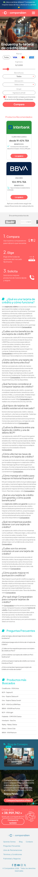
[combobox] (19, 76)
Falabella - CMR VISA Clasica (11, 716)
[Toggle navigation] (33, 13)
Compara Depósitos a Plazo (18, 800)
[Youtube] (18, 865)
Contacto (29, 841)
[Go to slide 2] (33, 803)
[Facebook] (12, 865)
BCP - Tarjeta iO (7, 692)
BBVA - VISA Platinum (9, 732)
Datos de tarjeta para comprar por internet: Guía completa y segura (19, 761)
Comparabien (27, 327)
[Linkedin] (15, 865)
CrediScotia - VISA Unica (10, 688)
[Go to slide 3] (36, 803)
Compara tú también (13, 821)
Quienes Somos (9, 841)
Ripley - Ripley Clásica (9, 724)
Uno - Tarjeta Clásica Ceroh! (11, 700)
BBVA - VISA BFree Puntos (11, 708)
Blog (21, 841)
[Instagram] (22, 865)
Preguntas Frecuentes (11, 846)
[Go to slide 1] (31, 803)
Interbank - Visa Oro (9, 720)
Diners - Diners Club (8, 728)
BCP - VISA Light (7, 712)
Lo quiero (19, 156)
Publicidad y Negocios (12, 858)
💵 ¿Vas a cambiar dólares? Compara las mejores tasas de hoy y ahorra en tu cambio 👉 (19, 4)
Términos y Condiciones (24, 99)
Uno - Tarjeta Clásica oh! (10, 696)
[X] (25, 865)
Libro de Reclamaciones (12, 850)
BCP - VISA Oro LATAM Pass (11, 704)
